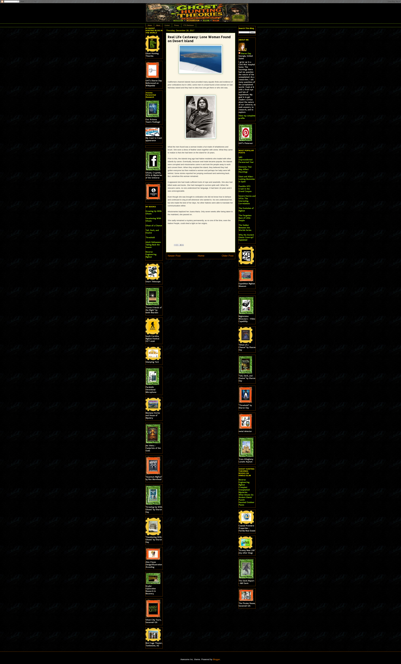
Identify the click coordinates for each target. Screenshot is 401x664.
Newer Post (174, 255)
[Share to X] (179, 245)
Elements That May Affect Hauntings (245, 169)
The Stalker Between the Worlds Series (245, 227)
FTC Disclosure (188, 25)
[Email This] (175, 245)
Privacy (176, 25)
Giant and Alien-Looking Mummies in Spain (247, 179)
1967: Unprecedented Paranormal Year (246, 159)
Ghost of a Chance (154, 225)
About (158, 25)
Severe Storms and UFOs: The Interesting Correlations (247, 200)
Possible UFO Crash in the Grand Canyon (245, 188)
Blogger (216, 659)
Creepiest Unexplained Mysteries (244, 489)
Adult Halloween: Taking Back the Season (153, 244)
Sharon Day (246, 53)
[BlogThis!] (177, 245)
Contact (167, 25)
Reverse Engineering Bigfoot (151, 254)
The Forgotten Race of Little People (245, 218)
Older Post (227, 255)
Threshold (150, 237)
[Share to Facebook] (181, 245)
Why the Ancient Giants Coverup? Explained (246, 237)
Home (150, 25)
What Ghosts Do (246, 494)
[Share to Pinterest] (183, 245)
